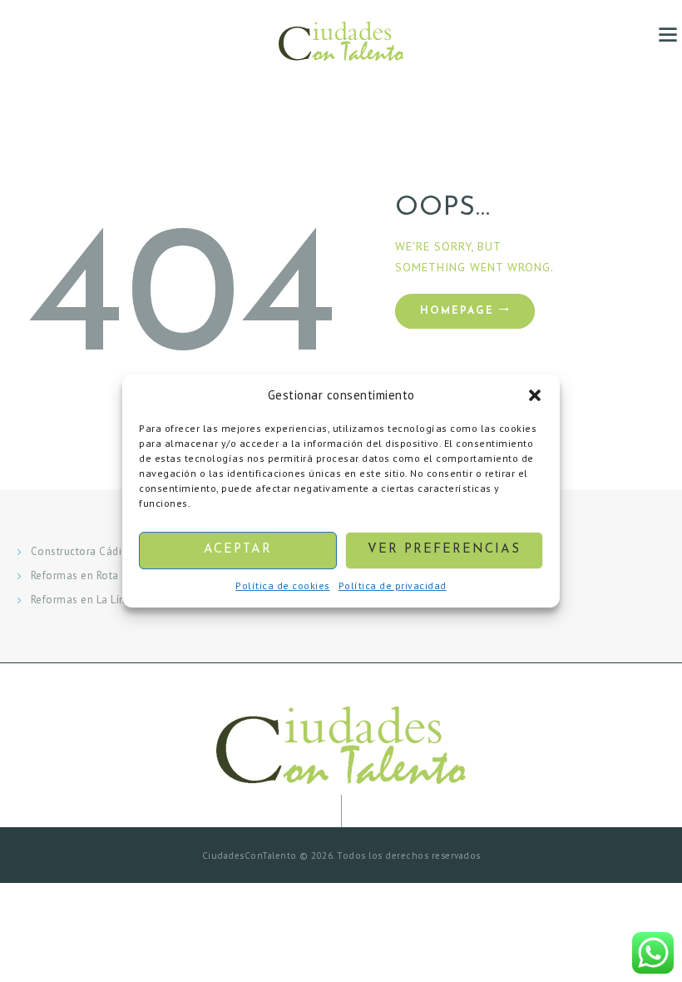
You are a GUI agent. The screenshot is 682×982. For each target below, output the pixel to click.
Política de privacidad (393, 585)
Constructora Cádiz (79, 551)
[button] (534, 396)
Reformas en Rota (75, 575)
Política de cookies (282, 585)
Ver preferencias (444, 550)
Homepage (457, 311)
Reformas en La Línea (84, 600)
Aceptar (238, 550)
